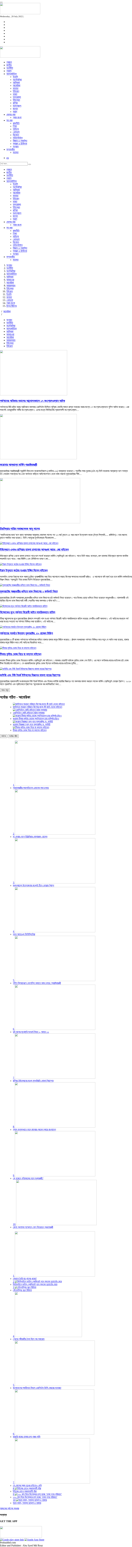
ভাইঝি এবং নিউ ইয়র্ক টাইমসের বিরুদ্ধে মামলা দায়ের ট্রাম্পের (30, 675)
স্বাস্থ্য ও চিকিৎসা (20, 143)
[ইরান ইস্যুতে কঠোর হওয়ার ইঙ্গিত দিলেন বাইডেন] (21, 564)
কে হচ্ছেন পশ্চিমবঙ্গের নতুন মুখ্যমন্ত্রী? (28, 1178)
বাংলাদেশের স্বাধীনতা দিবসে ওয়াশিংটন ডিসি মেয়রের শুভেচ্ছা (37, 1387)
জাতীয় (9, 65)
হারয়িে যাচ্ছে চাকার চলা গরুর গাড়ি (26, 1436)
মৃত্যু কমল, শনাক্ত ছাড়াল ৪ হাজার (27, 1503)
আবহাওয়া (10, 279)
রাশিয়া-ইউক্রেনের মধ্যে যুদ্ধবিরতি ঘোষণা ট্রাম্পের (33, 1080)
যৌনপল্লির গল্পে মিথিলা (22, 1290)
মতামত (16, 152)
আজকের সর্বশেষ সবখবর (9, 1508)
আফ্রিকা (16, 82)
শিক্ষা (15, 126)
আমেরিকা (16, 85)
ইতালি (15, 76)
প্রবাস (8, 71)
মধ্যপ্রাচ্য (17, 105)
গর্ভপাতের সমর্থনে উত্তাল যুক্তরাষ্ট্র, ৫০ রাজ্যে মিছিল (26, 633)
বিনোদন (16, 135)
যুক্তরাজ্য (17, 97)
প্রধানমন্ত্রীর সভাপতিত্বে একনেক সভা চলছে (31, 787)
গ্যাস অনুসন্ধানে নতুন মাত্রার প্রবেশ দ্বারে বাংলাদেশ (34, 1129)
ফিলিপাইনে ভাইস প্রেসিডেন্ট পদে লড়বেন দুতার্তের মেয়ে (35, 1284)
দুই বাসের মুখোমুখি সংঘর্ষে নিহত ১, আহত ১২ (31, 1032)
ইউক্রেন (16, 100)
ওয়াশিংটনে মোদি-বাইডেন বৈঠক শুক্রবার (28, 712)
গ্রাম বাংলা (17, 117)
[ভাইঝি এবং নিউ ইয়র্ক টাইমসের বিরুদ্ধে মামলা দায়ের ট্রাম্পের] (25, 668)
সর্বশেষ (3, 736)
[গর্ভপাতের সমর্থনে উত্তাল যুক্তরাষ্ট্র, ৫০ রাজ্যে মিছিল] (23, 627)
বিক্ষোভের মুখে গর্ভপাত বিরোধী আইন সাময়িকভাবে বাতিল (27, 612)
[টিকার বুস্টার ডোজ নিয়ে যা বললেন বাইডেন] (18, 648)
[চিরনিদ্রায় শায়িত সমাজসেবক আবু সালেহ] (40, 522)
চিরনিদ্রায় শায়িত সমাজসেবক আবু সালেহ (20, 528)
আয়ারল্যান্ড (10, 285)
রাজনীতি (16, 123)
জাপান (15, 108)
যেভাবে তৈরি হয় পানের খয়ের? (25, 1278)
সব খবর (9, 120)
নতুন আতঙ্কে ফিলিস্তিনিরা (24, 934)
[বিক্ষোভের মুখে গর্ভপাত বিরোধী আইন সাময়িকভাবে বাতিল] (23, 606)
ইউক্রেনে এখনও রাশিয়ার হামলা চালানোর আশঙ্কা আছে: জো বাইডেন (34, 549)
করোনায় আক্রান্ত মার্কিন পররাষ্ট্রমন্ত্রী (18, 464)
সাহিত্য (16, 129)
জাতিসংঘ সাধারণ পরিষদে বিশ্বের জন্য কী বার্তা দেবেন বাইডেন (37, 707)
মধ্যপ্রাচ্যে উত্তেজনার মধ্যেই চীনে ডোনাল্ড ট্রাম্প (33, 885)
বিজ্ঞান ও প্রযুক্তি (20, 140)
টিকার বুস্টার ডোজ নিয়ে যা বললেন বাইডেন (20, 654)
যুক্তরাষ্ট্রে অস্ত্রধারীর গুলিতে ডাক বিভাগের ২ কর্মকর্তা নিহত (29, 591)
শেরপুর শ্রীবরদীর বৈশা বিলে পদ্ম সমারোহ (28, 1339)
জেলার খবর (10, 114)
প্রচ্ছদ (9, 62)
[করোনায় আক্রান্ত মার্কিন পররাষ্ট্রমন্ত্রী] (38, 458)
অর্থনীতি (9, 68)
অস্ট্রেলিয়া (17, 79)
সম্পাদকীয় (10, 149)
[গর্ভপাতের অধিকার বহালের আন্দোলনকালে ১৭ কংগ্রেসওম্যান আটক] (33, 394)
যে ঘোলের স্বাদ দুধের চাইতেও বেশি (27, 1485)
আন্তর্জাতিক (11, 73)
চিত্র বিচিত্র (11, 306)
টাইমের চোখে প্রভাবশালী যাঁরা (25, 1491)
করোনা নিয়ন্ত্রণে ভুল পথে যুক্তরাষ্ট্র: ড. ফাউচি (31, 724)
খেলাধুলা (16, 132)
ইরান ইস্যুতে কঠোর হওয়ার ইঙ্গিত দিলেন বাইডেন (23, 570)
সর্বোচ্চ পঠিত (13, 736)
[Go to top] (1, 2)
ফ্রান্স (15, 111)
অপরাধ (16, 146)
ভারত (15, 94)
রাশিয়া (15, 103)
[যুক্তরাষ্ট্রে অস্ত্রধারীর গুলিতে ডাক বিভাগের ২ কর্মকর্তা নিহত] (25, 585)
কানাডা (15, 88)
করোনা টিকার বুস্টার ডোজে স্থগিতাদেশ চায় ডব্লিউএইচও (36, 718)
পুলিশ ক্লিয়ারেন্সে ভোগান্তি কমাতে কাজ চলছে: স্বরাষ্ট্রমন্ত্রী (37, 983)
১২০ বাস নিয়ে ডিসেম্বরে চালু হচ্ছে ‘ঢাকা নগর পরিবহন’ (35, 1497)
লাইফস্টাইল (18, 137)
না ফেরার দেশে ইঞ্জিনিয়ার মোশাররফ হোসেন (30, 836)
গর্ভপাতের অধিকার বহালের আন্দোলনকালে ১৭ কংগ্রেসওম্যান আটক (32, 401)
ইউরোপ (16, 91)
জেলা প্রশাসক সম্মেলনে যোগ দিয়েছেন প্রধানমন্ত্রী (33, 1227)
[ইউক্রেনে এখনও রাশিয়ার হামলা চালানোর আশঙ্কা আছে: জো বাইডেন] (29, 543)
